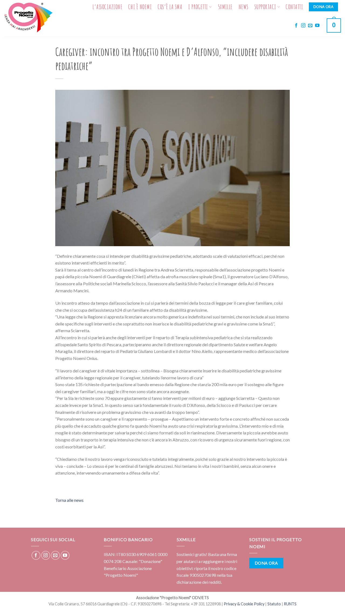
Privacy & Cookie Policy (244, 604)
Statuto (274, 604)
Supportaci (265, 7)
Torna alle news (69, 500)
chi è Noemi (140, 7)
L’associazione (107, 7)
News (244, 7)
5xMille (225, 7)
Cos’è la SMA (170, 7)
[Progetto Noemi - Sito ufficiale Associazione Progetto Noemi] (29, 18)
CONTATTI (294, 7)
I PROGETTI (198, 7)
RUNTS (290, 604)
